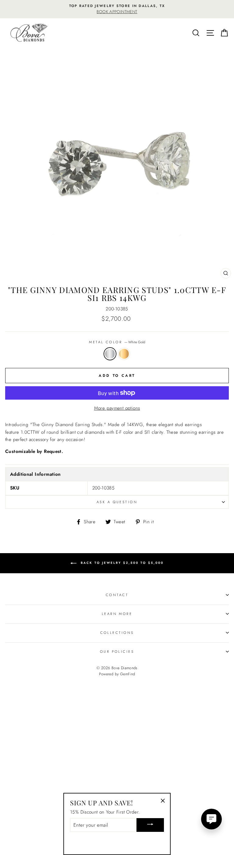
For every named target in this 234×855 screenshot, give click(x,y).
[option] (117, 9)
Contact (117, 594)
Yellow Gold (124, 353)
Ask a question (117, 502)
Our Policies (117, 651)
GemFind (127, 674)
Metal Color (117, 342)
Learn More (117, 613)
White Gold (110, 353)
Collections (117, 632)
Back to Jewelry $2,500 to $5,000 (121, 562)
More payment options (117, 408)
